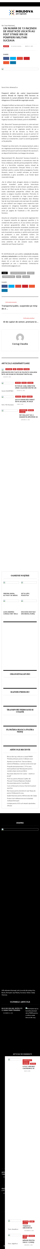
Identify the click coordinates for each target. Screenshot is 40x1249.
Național (25, 1063)
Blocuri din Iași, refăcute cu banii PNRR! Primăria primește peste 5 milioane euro (12, 1011)
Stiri (24, 396)
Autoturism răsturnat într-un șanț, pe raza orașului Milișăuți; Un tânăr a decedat (25, 402)
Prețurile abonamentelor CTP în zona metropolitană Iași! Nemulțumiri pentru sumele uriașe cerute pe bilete (19, 769)
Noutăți (33, 1063)
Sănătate (31, 1236)
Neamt (32, 1221)
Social (24, 383)
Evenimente (23, 410)
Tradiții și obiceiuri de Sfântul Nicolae (29, 1228)
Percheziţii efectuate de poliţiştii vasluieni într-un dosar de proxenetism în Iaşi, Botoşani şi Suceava (19, 374)
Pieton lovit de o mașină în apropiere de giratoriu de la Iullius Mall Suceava (28, 418)
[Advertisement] (20, 644)
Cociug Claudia (17, 46)
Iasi (15, 369)
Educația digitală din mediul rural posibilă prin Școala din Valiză (28, 615)
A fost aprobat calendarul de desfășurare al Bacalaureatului (29, 1069)
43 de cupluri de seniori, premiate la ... (20, 322)
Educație (25, 1062)
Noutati (6, 46)
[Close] (7, 1054)
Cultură (25, 1221)
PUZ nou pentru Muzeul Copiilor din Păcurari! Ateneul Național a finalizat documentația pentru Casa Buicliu (19, 781)
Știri (24, 1237)
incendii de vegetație (18, 273)
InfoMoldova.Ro (9, 254)
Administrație (27, 1060)
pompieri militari (8, 276)
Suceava (26, 369)
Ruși (18, 276)
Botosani (8, 369)
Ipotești (30, 273)
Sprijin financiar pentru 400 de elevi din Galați (22, 796)
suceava (26, 276)
